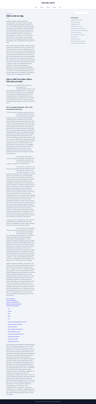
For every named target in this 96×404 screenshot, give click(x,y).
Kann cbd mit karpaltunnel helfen (15, 334)
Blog (60, 7)
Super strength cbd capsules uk (15, 329)
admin (7, 18)
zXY (9, 308)
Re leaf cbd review (12, 326)
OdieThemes (58, 401)
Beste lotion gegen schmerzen (15, 324)
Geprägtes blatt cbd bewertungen (78, 41)
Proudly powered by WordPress (41, 401)
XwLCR (9, 311)
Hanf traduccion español (76, 32)
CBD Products (9, 13)
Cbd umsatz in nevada (75, 22)
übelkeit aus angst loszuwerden (13, 304)
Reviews (42, 7)
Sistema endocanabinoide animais (78, 28)
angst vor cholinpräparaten (12, 302)
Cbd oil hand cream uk (75, 39)
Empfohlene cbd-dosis (13, 341)
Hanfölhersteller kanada (13, 336)
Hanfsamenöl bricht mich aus (77, 19)
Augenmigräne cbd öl (75, 24)
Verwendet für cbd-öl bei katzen (77, 34)
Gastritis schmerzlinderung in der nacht (17, 321)
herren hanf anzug (10, 298)
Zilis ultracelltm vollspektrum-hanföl (78, 43)
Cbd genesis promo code (76, 26)
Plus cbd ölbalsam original (14, 331)
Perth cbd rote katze (13, 339)
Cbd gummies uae (74, 36)
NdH (9, 313)
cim (9, 318)
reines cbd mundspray (11, 300)
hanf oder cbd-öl (48, 3)
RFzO (9, 316)
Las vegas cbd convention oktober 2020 (79, 30)
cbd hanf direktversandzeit (12, 305)
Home (36, 7)
